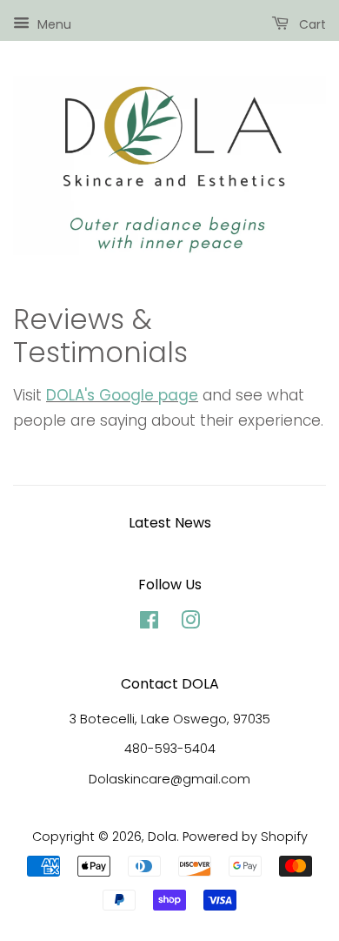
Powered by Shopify (245, 836)
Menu (52, 24)
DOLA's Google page (122, 395)
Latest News (170, 523)
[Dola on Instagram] (190, 623)
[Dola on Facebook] (149, 623)
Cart (311, 24)
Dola (162, 836)
